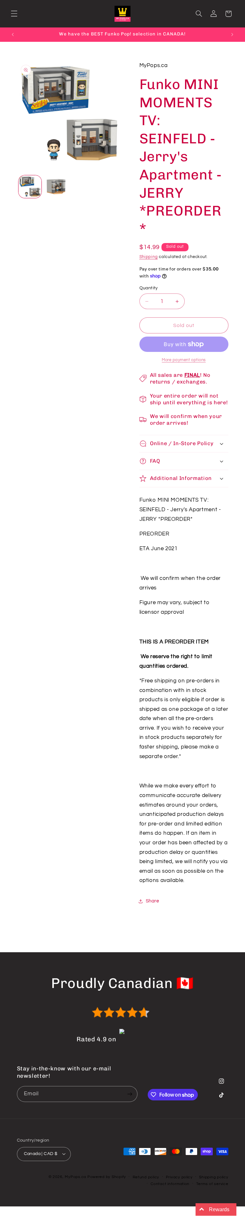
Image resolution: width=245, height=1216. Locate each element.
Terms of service (212, 1184)
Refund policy (146, 1177)
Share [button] (152, 901)
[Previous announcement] (13, 34)
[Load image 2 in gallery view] (56, 186)
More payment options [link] (184, 360)
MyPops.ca (75, 1177)
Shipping (148, 257)
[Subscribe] (129, 1094)
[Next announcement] (232, 34)
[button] (14, 13)
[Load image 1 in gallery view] (30, 186)
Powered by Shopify (106, 1177)
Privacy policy (179, 1177)
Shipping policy (213, 1177)
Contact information (170, 1184)
